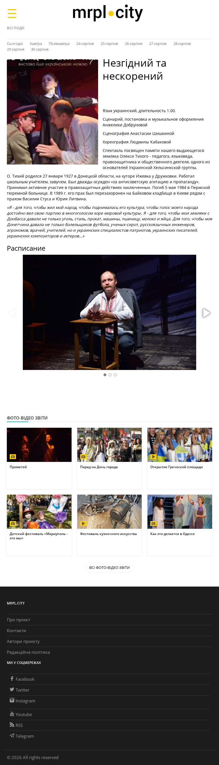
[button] (206, 313)
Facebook (25, 679)
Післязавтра (59, 43)
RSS (19, 725)
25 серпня (109, 43)
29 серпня (15, 49)
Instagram (25, 701)
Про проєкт (18, 619)
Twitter (22, 690)
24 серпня (85, 43)
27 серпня (158, 43)
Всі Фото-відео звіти (109, 567)
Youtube (24, 714)
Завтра (36, 43)
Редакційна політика (28, 652)
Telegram (25, 736)
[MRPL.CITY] (108, 13)
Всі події (15, 27)
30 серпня (39, 49)
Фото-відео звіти (27, 418)
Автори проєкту (23, 641)
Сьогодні (15, 43)
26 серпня (133, 43)
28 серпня (182, 43)
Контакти (16, 630)
